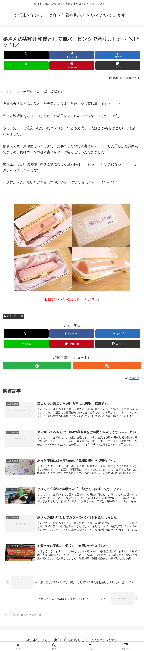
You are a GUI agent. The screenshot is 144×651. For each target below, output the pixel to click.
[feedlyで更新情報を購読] (37, 365)
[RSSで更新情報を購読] (107, 365)
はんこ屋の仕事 (15, 316)
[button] (117, 65)
